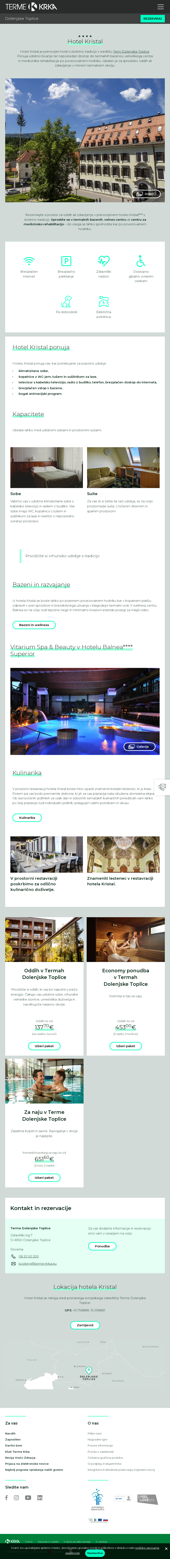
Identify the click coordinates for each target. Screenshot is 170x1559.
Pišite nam (95, 1433)
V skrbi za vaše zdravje (77, 1542)
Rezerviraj (152, 19)
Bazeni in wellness (34, 625)
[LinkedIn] (39, 1497)
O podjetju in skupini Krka (104, 1463)
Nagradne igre (97, 1439)
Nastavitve (95, 1553)
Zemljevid (85, 1325)
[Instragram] (16, 1497)
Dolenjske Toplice (21, 18)
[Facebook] (6, 1497)
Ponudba (102, 1246)
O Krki (29, 1542)
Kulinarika (27, 818)
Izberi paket (44, 1046)
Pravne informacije (100, 1445)
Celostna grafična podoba (105, 1457)
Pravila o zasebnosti (101, 1451)
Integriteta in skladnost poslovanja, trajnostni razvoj (121, 1469)
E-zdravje (101, 1542)
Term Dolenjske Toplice (131, 51)
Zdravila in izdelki (48, 1542)
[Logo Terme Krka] (31, 6)
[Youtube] (28, 1497)
